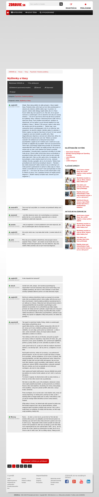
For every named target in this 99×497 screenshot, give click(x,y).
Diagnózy (38, 480)
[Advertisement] (49, 28)
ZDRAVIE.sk (12, 72)
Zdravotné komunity (56, 480)
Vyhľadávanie (47, 12)
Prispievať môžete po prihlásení (35, 461)
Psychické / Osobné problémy (39, 72)
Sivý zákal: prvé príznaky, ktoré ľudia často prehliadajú (83, 186)
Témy (26, 72)
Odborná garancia (12, 480)
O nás (8, 478)
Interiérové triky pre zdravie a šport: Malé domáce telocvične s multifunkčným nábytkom (83, 203)
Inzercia (24, 478)
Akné (67, 159)
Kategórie (17, 12)
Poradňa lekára (55, 482)
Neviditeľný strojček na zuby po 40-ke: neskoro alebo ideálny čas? (84, 179)
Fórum (20, 72)
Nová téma (32, 12)
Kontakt (24, 482)
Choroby (38, 478)
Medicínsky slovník (56, 478)
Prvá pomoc (39, 482)
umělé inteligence (71, 160)
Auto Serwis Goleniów (73, 151)
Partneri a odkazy (26, 480)
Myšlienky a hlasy (25, 100)
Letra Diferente (70, 157)
